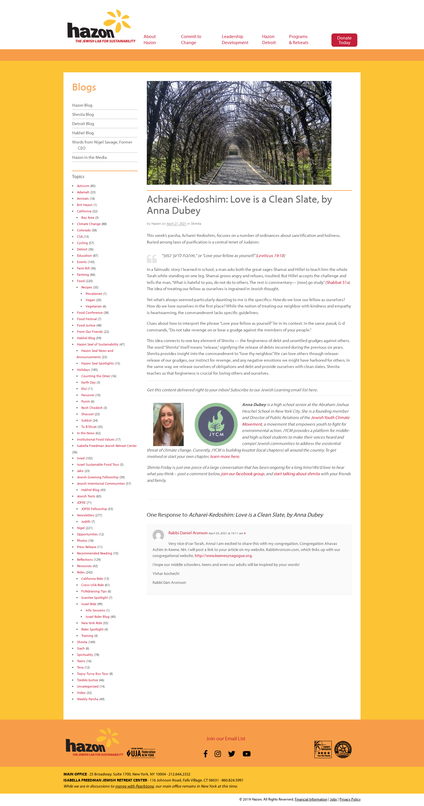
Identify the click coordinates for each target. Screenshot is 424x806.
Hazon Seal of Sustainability (98, 344)
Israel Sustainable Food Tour (98, 464)
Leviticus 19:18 (270, 255)
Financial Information (311, 799)
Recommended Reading (94, 553)
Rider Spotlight (92, 629)
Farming (83, 274)
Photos (82, 540)
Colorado (84, 230)
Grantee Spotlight (94, 597)
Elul (84, 388)
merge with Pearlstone (134, 786)
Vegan (90, 300)
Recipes (86, 287)
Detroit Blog (83, 123)
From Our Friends (90, 331)
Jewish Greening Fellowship (98, 477)
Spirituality (85, 654)
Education (84, 255)
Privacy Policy (350, 799)
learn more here (224, 456)
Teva (80, 667)
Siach (81, 648)
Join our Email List (225, 738)
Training (87, 635)
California (84, 211)
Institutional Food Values (96, 439)
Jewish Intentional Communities (101, 483)
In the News (86, 433)
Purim (85, 401)
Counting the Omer (95, 376)
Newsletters (85, 515)
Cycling (82, 243)
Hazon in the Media (89, 157)
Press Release (86, 547)
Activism (83, 186)
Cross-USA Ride (92, 585)
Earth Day (88, 382)
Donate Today (344, 40)
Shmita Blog (83, 114)
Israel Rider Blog (98, 616)
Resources (84, 566)
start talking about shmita (296, 473)
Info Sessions (95, 610)
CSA (80, 236)
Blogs (84, 86)
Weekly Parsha (87, 699)
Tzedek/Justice (87, 680)
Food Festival (87, 319)
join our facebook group (242, 473)
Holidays (83, 369)
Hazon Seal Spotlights (97, 363)
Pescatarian (94, 293)
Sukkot (86, 420)
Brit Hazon (85, 205)
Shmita (196, 223)
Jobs (333, 799)
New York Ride (91, 623)
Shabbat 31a (338, 282)
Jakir (80, 471)
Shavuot (87, 414)
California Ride (92, 578)
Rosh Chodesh (92, 407)
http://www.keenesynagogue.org (223, 555)
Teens (81, 661)
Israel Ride (88, 604)
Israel (81, 458)
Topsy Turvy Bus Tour (92, 673)
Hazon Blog (82, 105)
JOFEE (81, 502)
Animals (83, 198)
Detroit (82, 249)
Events (82, 262)
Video (81, 692)
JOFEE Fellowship (94, 509)
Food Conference (90, 312)
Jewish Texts (86, 496)
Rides (81, 572)
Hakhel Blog (83, 132)
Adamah (83, 192)
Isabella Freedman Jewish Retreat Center (107, 445)
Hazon (156, 223)
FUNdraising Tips (94, 591)
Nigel (81, 528)
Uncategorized (88, 686)
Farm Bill (83, 268)
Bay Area (87, 217)
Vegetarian (94, 306)
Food (81, 281)
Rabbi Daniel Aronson (188, 532)
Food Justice (86, 325)
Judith (86, 521)
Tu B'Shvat (89, 426)
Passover (87, 395)
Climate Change (89, 224)
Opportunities (87, 534)
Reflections (85, 559)
